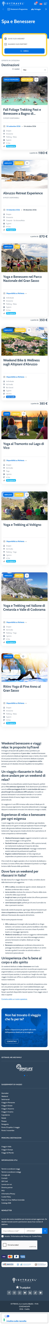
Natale (3, 1118)
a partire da (33, 153)
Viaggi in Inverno (7, 1112)
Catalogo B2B (6, 1203)
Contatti (4, 1178)
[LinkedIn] (30, 1293)
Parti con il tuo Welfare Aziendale (12, 1200)
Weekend (4, 1096)
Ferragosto (5, 1124)
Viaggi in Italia (6, 1146)
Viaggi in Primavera (8, 1102)
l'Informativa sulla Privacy (20, 1236)
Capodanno (5, 1115)
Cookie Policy (6, 1197)
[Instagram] (14, 1293)
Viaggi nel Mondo (7, 1153)
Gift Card (4, 1181)
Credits (27, 1309)
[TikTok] (35, 1293)
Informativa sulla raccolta (14, 1321)
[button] (46, 9)
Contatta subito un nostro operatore (14, 999)
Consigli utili (5, 1175)
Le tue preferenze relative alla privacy (27, 1316)
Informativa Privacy (8, 1194)
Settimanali (5, 1099)
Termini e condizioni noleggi (11, 1172)
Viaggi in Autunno (7, 1109)
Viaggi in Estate (6, 1106)
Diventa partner (6, 1187)
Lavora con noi (6, 1184)
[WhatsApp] (19, 1293)
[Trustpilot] (23, 1287)
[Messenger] (40, 1293)
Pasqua (4, 1121)
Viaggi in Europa (7, 1150)
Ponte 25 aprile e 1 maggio (10, 1127)
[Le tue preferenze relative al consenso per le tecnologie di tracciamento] (4, 1320)
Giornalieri (4, 1093)
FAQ (3, 1190)
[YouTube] (25, 1293)
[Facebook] (9, 1293)
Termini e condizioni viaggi (10, 1169)
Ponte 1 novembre (7, 1130)
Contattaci (12, 1041)
